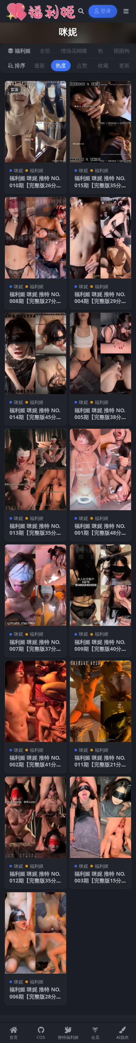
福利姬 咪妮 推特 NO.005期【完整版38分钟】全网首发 (99, 417)
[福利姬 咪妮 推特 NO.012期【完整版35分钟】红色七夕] (35, 817)
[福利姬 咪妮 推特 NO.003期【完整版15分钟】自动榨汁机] (100, 817)
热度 (61, 65)
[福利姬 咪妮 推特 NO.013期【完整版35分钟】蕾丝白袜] (35, 469)
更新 (124, 65)
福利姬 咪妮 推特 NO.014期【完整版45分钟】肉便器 (34, 417)
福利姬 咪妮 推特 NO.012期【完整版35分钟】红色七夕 (34, 880)
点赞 (82, 65)
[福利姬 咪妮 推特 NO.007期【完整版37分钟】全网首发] (35, 585)
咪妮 (18, 170)
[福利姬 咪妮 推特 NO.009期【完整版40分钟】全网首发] (100, 585)
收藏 (103, 65)
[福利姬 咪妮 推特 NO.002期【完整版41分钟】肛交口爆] (35, 701)
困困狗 (122, 50)
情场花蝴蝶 (74, 50)
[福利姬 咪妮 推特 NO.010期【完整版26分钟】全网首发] (35, 121)
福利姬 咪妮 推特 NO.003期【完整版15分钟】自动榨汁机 (99, 880)
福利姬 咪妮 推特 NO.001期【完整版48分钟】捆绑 (99, 532)
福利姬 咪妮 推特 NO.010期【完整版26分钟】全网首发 (34, 184)
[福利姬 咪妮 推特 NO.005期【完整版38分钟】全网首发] (100, 353)
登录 (105, 11)
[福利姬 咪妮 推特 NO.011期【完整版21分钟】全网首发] (100, 701)
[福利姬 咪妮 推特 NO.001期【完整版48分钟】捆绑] (100, 469)
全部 (45, 50)
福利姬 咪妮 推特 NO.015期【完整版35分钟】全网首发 (99, 184)
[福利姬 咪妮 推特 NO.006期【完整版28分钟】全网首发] (35, 933)
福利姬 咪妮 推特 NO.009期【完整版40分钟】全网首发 (99, 648)
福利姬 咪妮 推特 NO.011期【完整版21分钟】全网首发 (99, 764)
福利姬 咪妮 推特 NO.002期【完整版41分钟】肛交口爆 (34, 764)
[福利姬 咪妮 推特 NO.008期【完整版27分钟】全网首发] (35, 237)
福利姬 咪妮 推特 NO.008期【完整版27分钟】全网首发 (34, 301)
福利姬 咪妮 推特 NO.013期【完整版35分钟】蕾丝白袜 (34, 532)
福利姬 (36, 170)
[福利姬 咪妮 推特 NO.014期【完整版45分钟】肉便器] (35, 353)
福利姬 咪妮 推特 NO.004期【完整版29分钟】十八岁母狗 (99, 301)
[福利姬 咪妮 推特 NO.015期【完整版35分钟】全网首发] (100, 121)
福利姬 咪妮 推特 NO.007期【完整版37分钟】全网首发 (34, 648)
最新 (39, 65)
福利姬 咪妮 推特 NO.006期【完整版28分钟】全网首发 (34, 996)
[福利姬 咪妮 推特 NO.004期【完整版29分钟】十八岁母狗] (100, 237)
